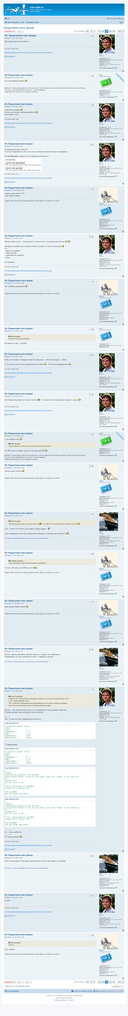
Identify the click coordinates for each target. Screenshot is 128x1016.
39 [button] (114, 31)
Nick (100, 54)
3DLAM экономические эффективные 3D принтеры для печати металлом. (28, 52)
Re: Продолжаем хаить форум (20, 35)
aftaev (101, 75)
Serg (100, 532)
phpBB (60, 995)
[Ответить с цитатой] (92, 36)
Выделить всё (14, 723)
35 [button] (99, 31)
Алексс (101, 203)
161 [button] (119, 31)
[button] (87, 31)
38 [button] (110, 31)
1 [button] (94, 31)
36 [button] (103, 31)
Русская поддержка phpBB (64, 997)
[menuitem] (7, 18)
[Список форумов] (17, 9)
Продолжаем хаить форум (19, 27)
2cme (101, 328)
